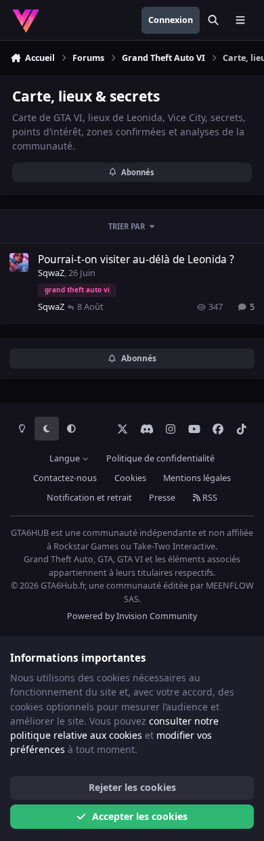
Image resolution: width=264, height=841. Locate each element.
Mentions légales (197, 478)
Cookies (130, 478)
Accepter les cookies (140, 816)
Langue (65, 458)
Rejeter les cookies (132, 787)
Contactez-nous (65, 478)
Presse (162, 497)
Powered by (132, 616)
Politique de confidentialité (160, 458)
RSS (208, 497)
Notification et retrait (89, 497)
